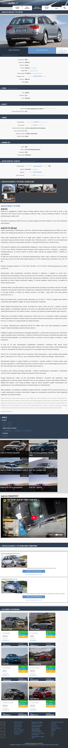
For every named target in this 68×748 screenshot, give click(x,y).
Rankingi (53, 724)
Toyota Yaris (17, 724)
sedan (5, 435)
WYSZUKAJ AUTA (38, 574)
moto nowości (27, 7)
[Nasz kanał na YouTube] (3, 732)
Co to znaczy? (35, 169)
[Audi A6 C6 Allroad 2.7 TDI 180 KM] (8, 192)
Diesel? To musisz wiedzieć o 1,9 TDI (37, 722)
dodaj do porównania (42, 50)
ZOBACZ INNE (28, 574)
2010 (9, 425)
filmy (56, 8)
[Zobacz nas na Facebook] (3, 726)
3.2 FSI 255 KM (7, 430)
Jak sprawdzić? (33, 67)
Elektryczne (54, 726)
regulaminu (37, 744)
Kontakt (56, 744)
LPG (52, 732)
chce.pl (10, 2)
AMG (52, 734)
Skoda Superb (18, 722)
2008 (9, 422)
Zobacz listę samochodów (33, 571)
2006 (4, 422)
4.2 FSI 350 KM (17, 430)
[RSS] (3, 738)
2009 (4, 425)
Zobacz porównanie (14, 50)
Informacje (51, 744)
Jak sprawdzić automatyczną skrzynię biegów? (37, 730)
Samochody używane (57, 722)
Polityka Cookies (44, 744)
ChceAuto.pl (23, 744)
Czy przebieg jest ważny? (37, 73)
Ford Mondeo (18, 726)
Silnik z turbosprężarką (12, 88)
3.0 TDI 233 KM (27, 430)
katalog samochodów (37, 7)
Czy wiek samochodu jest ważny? (38, 734)
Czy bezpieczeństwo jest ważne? (28, 161)
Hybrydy (53, 730)
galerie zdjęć (47, 7)
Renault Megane (19, 730)
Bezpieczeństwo (56, 728)
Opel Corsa (17, 728)
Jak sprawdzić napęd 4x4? (33, 70)
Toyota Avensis (18, 732)
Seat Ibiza (17, 734)
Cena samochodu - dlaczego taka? (37, 726)
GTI (52, 736)
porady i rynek (17, 7)
